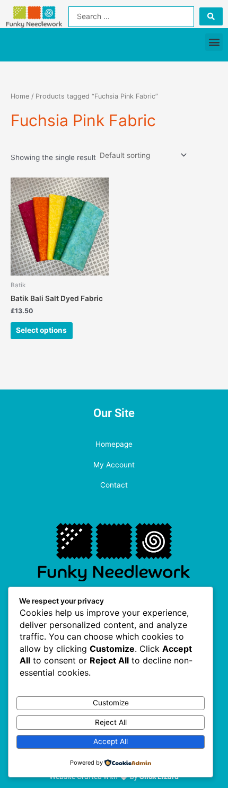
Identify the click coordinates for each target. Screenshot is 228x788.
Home (20, 96)
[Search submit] (211, 16)
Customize (111, 702)
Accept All (110, 741)
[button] (214, 42)
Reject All (111, 722)
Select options (41, 330)
